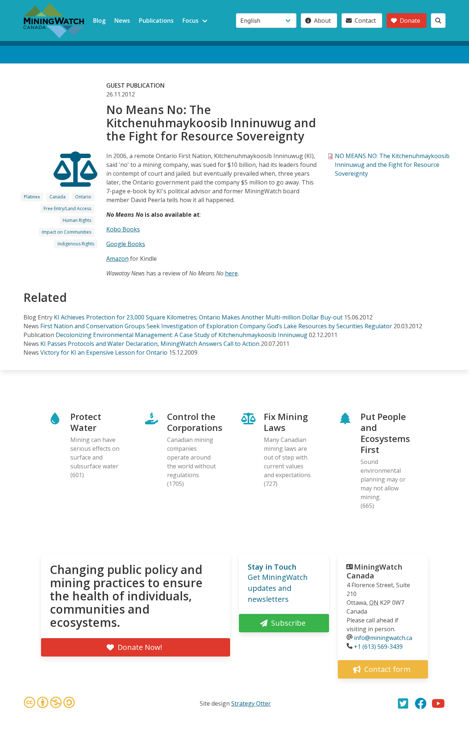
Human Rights (77, 220)
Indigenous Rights (76, 244)
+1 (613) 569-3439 (378, 647)
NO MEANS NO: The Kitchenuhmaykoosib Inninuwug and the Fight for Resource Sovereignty (392, 165)
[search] (438, 20)
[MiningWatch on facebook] (420, 703)
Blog (99, 21)
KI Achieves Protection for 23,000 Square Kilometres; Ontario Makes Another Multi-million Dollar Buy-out (198, 317)
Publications (156, 21)
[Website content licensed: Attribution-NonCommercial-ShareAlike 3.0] (49, 703)
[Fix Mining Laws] (75, 180)
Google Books (125, 244)
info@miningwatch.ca (383, 638)
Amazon (117, 259)
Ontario (83, 197)
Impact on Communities (66, 232)
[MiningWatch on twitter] (403, 703)
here (231, 273)
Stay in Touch (272, 567)
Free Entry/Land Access (67, 208)
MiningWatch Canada (374, 571)
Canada (57, 197)
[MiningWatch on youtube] (438, 703)
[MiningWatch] (54, 20)
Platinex (32, 197)
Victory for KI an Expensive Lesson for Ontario (103, 352)
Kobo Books (123, 229)
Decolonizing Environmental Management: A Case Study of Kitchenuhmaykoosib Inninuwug (181, 335)
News (122, 21)
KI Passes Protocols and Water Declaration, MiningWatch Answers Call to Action (149, 344)
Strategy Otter (251, 703)
